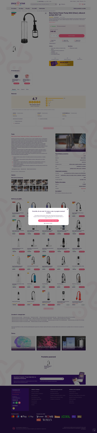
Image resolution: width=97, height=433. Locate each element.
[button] (48, 223)
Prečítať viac (50, 217)
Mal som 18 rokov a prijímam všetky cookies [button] (48, 220)
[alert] (48, 216)
